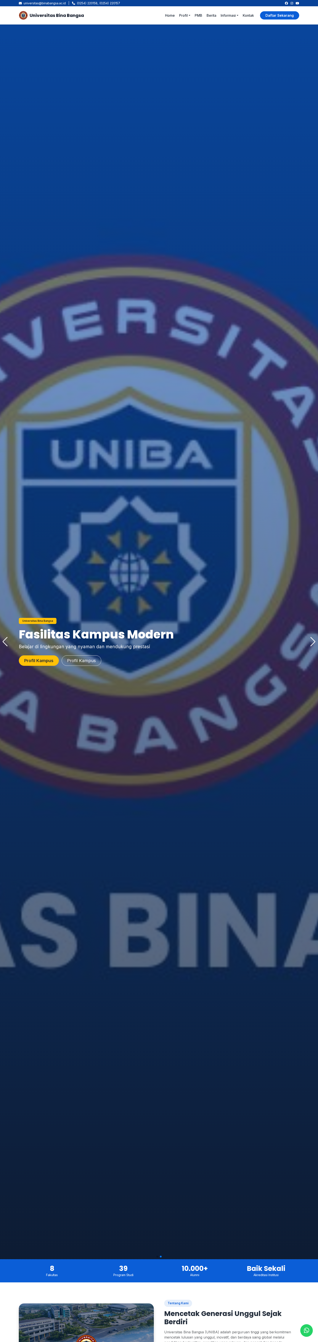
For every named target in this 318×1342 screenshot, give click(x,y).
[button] (157, 1256)
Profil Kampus (86, 660)
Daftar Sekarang (279, 15)
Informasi (228, 15)
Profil (183, 15)
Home (170, 15)
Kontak (248, 15)
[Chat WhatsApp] (306, 1330)
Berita (211, 15)
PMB (198, 15)
